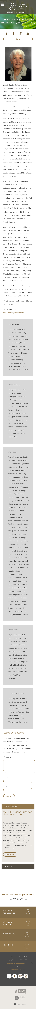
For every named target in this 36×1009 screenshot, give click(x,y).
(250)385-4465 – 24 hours (16, 12)
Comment (8, 757)
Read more (10, 854)
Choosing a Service (7, 923)
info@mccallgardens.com (18, 969)
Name (5, 777)
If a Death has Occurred (9, 911)
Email (5, 786)
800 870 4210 (20, 963)
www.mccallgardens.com (13, 313)
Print (18, 39)
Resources (8, 945)
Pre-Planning (9, 933)
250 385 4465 (11, 963)
